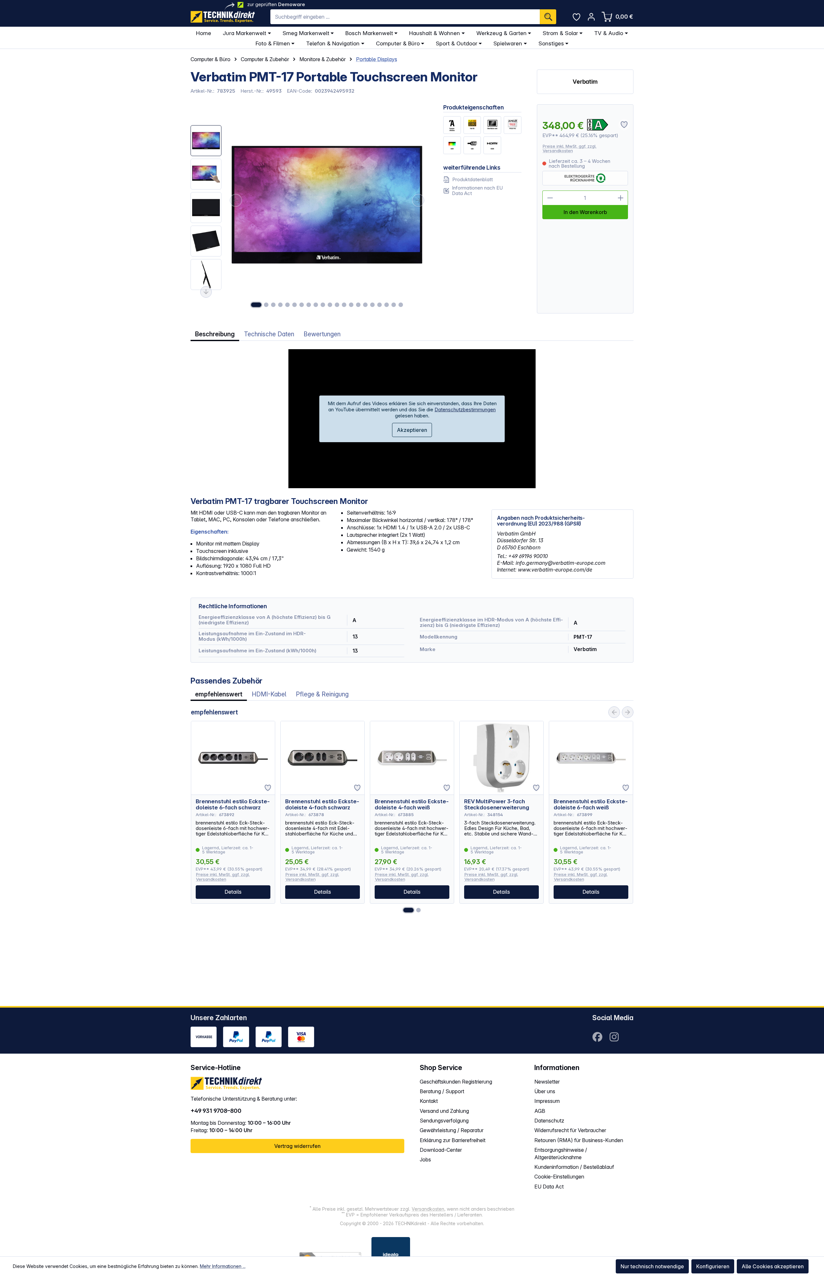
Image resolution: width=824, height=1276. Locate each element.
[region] (309, 209)
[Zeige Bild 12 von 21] (337, 305)
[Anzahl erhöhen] (620, 198)
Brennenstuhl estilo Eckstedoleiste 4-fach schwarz (322, 804)
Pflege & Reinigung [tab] (322, 694)
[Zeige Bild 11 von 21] (330, 305)
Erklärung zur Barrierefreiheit (452, 1140)
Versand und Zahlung (444, 1111)
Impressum (547, 1101)
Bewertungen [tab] (322, 334)
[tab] (215, 334)
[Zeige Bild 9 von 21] (316, 305)
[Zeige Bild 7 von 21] (301, 305)
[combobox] (405, 16)
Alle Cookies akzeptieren (773, 1266)
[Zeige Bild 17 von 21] (372, 305)
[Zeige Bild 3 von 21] (273, 305)
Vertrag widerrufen (297, 1146)
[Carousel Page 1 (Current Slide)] (408, 910)
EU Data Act (549, 1186)
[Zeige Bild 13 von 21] (344, 305)
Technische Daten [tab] (269, 334)
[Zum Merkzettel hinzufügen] (267, 787)
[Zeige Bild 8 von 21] (308, 305)
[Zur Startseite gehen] (223, 17)
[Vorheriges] (235, 200)
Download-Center (441, 1150)
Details (233, 892)
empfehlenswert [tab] (218, 694)
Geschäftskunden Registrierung (456, 1081)
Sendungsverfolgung (444, 1120)
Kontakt (429, 1101)
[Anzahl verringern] (549, 198)
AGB (539, 1111)
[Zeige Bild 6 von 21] (294, 305)
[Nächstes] (418, 200)
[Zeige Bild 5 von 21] (287, 305)
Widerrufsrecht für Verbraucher (570, 1130)
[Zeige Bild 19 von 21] (386, 305)
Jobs (425, 1159)
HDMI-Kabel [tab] (269, 694)
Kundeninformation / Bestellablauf (574, 1167)
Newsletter (547, 1081)
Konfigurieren (712, 1266)
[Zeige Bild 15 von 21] (358, 305)
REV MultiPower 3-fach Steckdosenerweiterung (496, 804)
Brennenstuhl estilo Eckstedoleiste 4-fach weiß (412, 804)
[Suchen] (548, 16)
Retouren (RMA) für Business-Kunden (578, 1140)
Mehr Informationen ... (223, 1266)
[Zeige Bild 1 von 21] (256, 305)
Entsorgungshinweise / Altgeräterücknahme (560, 1153)
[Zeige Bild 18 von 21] (379, 305)
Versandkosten (428, 1209)
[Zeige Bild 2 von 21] (266, 305)
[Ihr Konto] (591, 17)
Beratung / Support (442, 1091)
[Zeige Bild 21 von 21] (400, 305)
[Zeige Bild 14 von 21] (351, 305)
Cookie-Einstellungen (559, 1176)
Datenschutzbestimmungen (465, 409)
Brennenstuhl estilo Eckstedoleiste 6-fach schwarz (233, 804)
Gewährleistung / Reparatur (451, 1130)
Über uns (544, 1091)
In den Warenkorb (585, 212)
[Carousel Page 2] (418, 910)
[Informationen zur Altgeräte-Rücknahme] (585, 178)
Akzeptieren (412, 430)
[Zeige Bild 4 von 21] (280, 305)
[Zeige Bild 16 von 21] (365, 305)
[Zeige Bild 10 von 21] (323, 305)
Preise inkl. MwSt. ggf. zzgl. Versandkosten (569, 149)
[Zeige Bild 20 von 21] (393, 305)
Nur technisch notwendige (652, 1266)
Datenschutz (549, 1120)
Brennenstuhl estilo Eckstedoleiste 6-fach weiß (591, 804)
